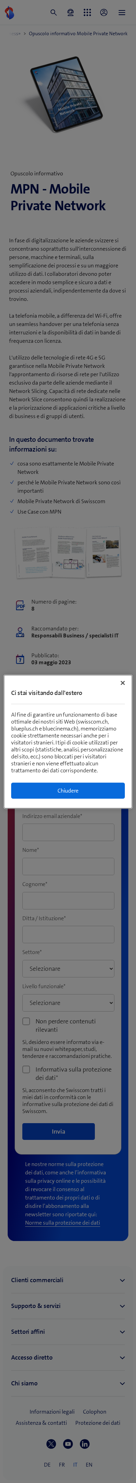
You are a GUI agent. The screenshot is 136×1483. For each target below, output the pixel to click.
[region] (68, 741)
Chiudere (68, 790)
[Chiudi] (122, 682)
